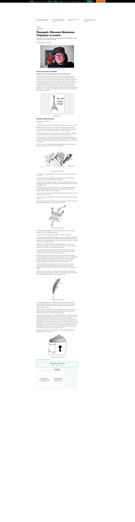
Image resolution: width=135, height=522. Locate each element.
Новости (37, 1)
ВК (58, 365)
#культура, (38, 359)
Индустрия (61, 1)
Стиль (66, 1)
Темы (45, 1)
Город (73, 1)
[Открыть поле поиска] (84, 1)
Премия (55, 1)
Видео (69, 1)
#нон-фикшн (47, 359)
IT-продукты (78, 1)
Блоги (42, 1)
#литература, (42, 359)
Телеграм (53, 365)
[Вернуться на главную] (32, 1)
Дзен (62, 365)
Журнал (50, 1)
